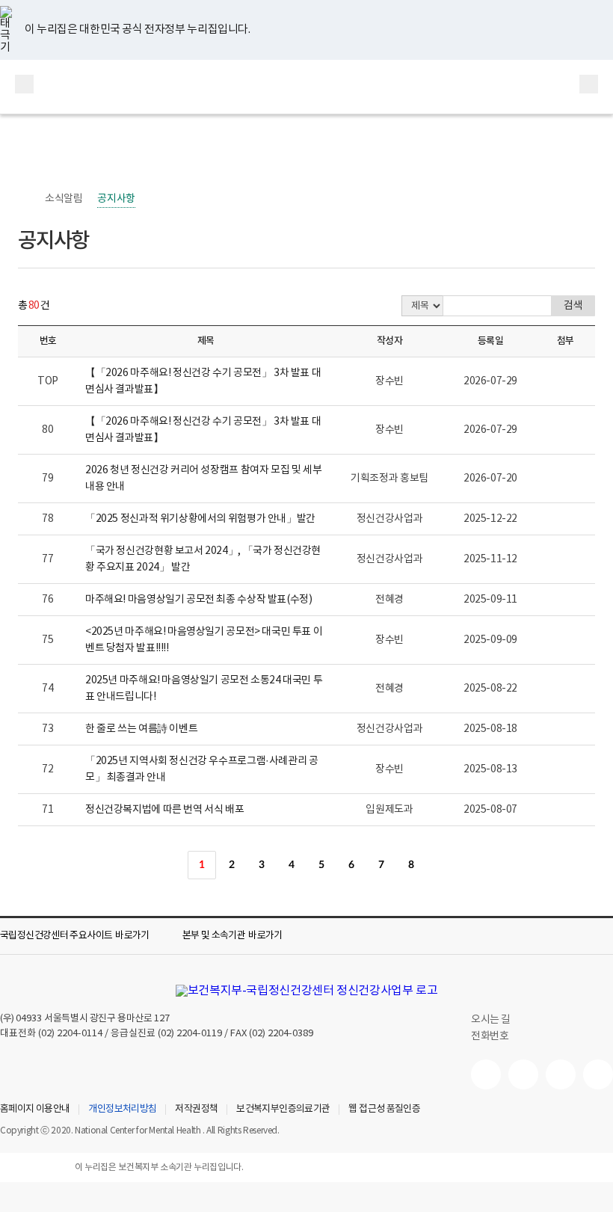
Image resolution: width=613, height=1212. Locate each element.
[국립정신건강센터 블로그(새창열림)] (598, 1074)
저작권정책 (196, 1109)
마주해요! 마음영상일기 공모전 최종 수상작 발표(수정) (198, 600)
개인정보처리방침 (122, 1109)
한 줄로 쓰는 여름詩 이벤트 (141, 729)
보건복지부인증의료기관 (283, 1109)
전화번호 (489, 1036)
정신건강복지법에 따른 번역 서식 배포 (164, 810)
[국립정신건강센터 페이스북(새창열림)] (523, 1074)
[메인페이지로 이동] (306, 87)
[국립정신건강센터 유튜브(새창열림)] (486, 1074)
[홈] (25, 199)
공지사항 (116, 199)
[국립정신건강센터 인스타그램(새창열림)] (561, 1074)
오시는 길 (492, 1020)
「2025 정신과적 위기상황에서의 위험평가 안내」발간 (200, 519)
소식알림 (63, 199)
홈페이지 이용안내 (35, 1109)
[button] (85, 936)
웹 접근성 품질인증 (384, 1109)
